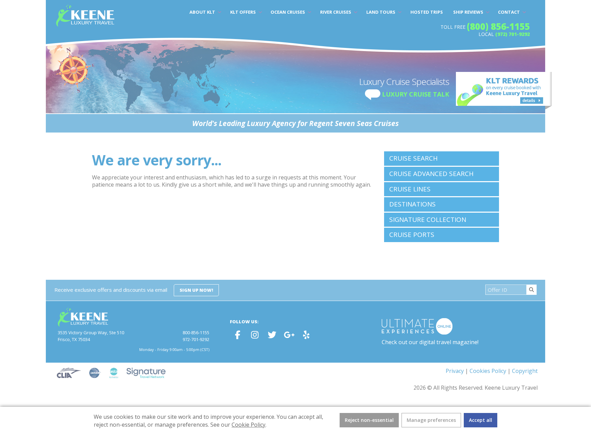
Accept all (480, 420)
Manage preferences (431, 420)
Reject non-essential (369, 420)
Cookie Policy (248, 424)
